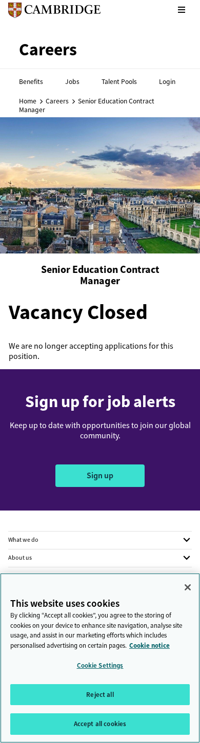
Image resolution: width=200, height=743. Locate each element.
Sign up (100, 475)
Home (27, 101)
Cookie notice (149, 645)
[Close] (187, 587)
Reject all (99, 694)
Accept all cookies (100, 724)
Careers (57, 101)
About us (20, 557)
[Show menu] (181, 10)
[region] (100, 658)
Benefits (31, 81)
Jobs (72, 81)
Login (167, 81)
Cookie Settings (100, 665)
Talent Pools (119, 81)
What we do (23, 539)
